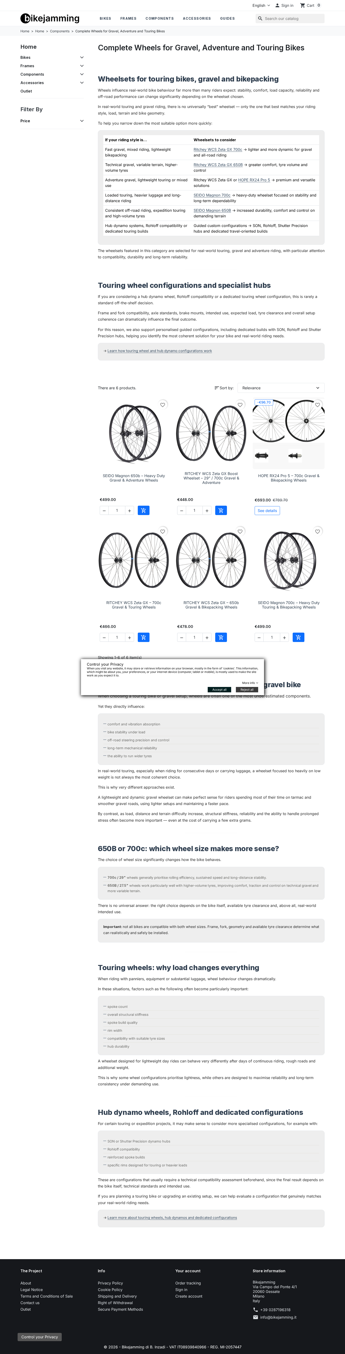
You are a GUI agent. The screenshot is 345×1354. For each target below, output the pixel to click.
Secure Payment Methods (120, 1309)
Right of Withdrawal (115, 1302)
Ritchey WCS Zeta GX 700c (218, 149)
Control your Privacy (39, 1337)
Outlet (26, 91)
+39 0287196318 (275, 1309)
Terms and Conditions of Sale (46, 1296)
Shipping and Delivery (117, 1296)
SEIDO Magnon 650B (212, 210)
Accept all (219, 689)
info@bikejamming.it (278, 1317)
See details (267, 510)
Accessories (197, 18)
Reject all (247, 689)
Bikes (105, 18)
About (25, 1283)
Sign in (181, 1289)
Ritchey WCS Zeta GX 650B (218, 164)
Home (28, 46)
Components (160, 18)
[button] (284, 5)
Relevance (281, 388)
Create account (188, 1296)
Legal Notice (31, 1289)
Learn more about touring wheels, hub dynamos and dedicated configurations (172, 1217)
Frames (128, 18)
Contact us (29, 1302)
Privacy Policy (110, 1283)
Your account (187, 1271)
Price (25, 121)
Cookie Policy (110, 1289)
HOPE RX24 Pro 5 (254, 180)
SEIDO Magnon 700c (212, 195)
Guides (227, 18)
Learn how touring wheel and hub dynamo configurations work (159, 351)
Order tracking (188, 1283)
